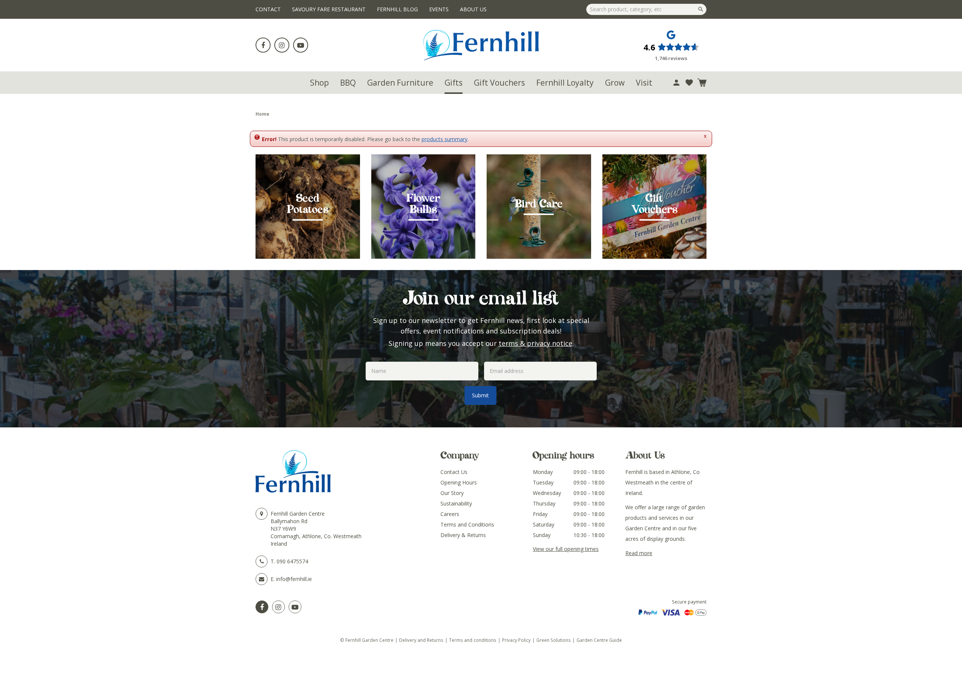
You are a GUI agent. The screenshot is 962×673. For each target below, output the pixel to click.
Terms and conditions (472, 640)
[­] (263, 45)
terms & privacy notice (535, 343)
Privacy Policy (516, 640)
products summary (444, 139)
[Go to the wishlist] (689, 82)
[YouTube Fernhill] (295, 607)
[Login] (676, 82)
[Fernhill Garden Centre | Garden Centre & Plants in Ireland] (481, 45)
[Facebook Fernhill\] (262, 607)
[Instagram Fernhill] (278, 607)
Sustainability (456, 503)
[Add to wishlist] (689, 82)
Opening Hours (458, 482)
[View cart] (701, 82)
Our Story (452, 492)
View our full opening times (566, 548)
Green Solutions (553, 640)
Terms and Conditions (467, 524)
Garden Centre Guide (599, 640)
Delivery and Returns (421, 640)
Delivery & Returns (463, 535)
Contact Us (453, 471)
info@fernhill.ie (294, 578)
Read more (638, 553)
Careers (449, 514)
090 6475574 (292, 561)
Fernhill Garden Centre (298, 513)
